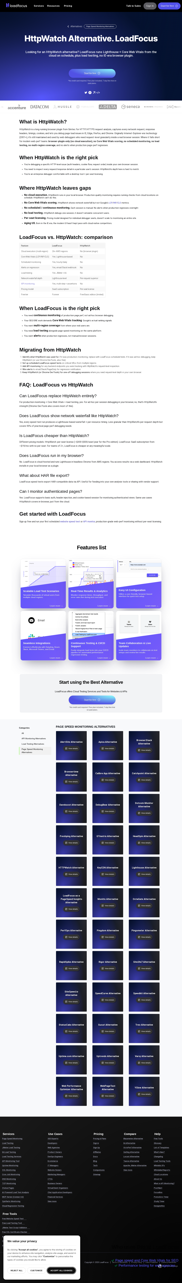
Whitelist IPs (159, 1165)
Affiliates (97, 1152)
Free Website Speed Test (13, 1219)
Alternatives (76, 26)
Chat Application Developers (60, 1192)
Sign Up (96, 1147)
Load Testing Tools (162, 1161)
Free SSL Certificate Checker (14, 1232)
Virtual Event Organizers (58, 1188)
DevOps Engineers (55, 1156)
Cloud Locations (161, 1174)
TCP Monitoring (9, 1183)
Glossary (157, 1143)
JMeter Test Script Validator (14, 1228)
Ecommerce (53, 1161)
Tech (95, 1165)
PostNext (158, 1188)
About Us (158, 1179)
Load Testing (7, 1143)
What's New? (159, 1152)
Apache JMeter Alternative (134, 1165)
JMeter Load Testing (11, 1147)
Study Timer (159, 1201)
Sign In (150, 6)
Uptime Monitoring (10, 1165)
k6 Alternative (129, 1143)
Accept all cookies (61, 1270)
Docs (95, 1156)
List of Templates (161, 1147)
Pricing (68, 6)
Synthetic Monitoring (11, 1201)
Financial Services (55, 1197)
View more (52, 1201)
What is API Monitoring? (164, 1183)
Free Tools (158, 1139)
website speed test (70, 521)
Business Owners (55, 1183)
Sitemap (96, 1174)
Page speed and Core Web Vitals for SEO (146, 1260)
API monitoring (28, 284)
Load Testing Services (11, 1156)
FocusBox (158, 1192)
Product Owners (55, 1152)
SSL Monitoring (8, 1170)
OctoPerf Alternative (132, 1147)
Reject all (16, 1270)
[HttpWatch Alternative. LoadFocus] (86, 92)
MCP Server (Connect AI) (13, 1197)
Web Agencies (54, 1147)
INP (115, 203)
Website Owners (54, 1170)
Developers (52, 1143)
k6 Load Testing (9, 1152)
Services (39, 6)
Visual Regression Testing (13, 1206)
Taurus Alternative (131, 1161)
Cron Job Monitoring (11, 1174)
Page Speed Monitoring (12, 1139)
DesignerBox (159, 1206)
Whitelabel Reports (162, 1170)
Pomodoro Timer (161, 1197)
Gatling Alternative (131, 1152)
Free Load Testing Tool (12, 1223)
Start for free (167, 6)
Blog (95, 1161)
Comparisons (99, 1170)
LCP (110, 203)
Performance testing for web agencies (147, 1265)
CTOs (50, 1179)
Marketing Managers (56, 1174)
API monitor (89, 521)
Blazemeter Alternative (133, 1139)
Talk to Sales (133, 6)
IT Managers (53, 1165)
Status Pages (8, 1188)
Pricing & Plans (99, 1139)
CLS (119, 203)
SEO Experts (53, 1139)
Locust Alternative (131, 1156)
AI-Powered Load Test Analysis (15, 1192)
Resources (53, 6)
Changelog (158, 1156)
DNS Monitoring (9, 1179)
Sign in (96, 1143)
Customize (36, 1270)
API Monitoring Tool (10, 1161)
